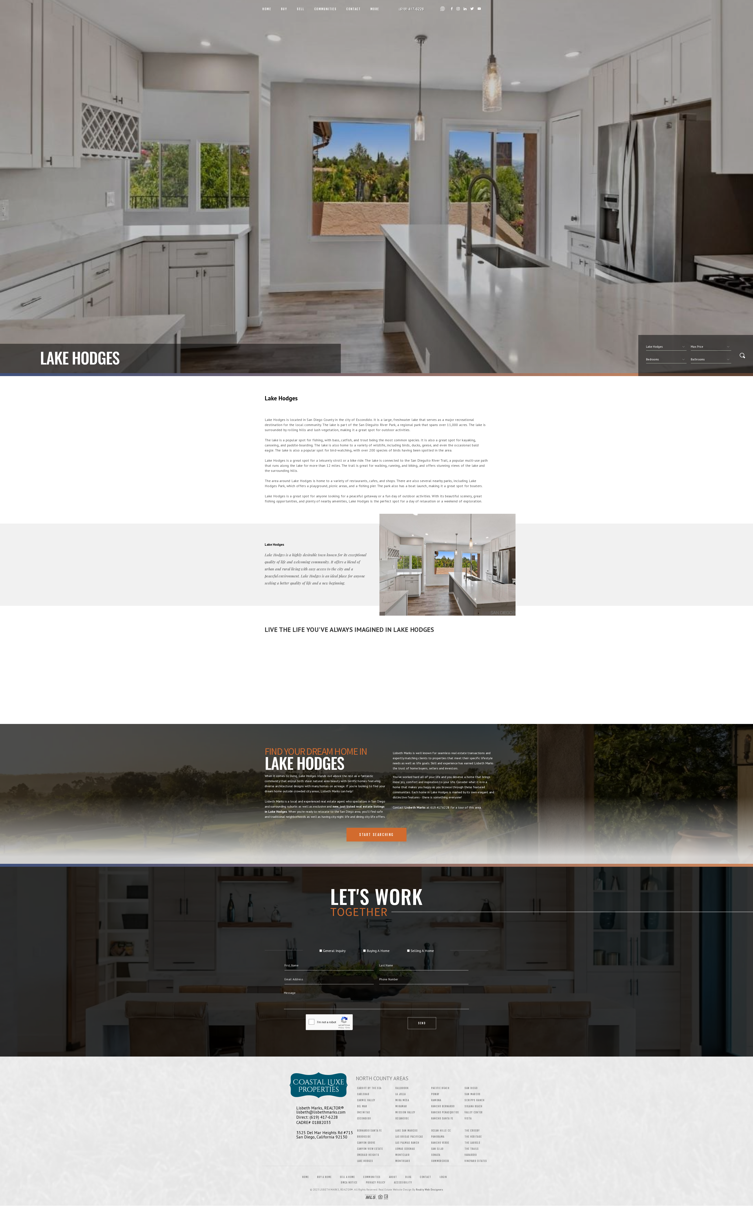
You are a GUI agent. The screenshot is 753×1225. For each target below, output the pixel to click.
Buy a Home (324, 1177)
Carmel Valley (366, 1100)
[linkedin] (465, 9)
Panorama (438, 1136)
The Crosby (472, 1130)
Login (443, 1177)
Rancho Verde (440, 1142)
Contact (353, 9)
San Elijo (437, 1148)
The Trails (472, 1148)
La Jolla (400, 1094)
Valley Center (474, 1112)
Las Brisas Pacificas (409, 1136)
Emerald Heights (368, 1154)
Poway (435, 1094)
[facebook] (452, 9)
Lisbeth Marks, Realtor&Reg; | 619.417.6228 (411, 9)
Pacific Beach (440, 1088)
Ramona (436, 1100)
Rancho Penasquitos (445, 1112)
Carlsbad (363, 1094)
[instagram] (458, 9)
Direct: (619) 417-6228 (317, 1117)
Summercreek (440, 1161)
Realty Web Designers (429, 1189)
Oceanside (402, 1118)
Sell (301, 9)
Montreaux (402, 1161)
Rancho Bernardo (443, 1106)
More (374, 9)
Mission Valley (405, 1112)
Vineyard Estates (476, 1161)
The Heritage (473, 1136)
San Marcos (472, 1094)
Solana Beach (473, 1106)
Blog (408, 1177)
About (393, 1177)
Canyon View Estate (370, 1148)
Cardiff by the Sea (369, 1088)
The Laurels (472, 1142)
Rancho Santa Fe (442, 1118)
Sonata (435, 1154)
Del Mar (362, 1106)
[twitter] (472, 9)
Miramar (401, 1106)
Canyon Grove (366, 1142)
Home (266, 9)
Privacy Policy (376, 1182)
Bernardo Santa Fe (369, 1130)
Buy (284, 9)
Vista (468, 1118)
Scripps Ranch (475, 1100)
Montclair (402, 1154)
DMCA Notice (349, 1182)
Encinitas (363, 1112)
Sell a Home (347, 1177)
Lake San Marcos (406, 1130)
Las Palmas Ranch (407, 1142)
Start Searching (376, 834)
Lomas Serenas (405, 1148)
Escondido (364, 1118)
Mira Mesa (402, 1100)
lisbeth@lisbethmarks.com (321, 1112)
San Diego (471, 1088)
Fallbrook (402, 1088)
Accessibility (403, 1182)
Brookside (364, 1136)
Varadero (471, 1154)
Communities (325, 9)
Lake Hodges (365, 1161)
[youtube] (479, 9)
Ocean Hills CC (441, 1130)
